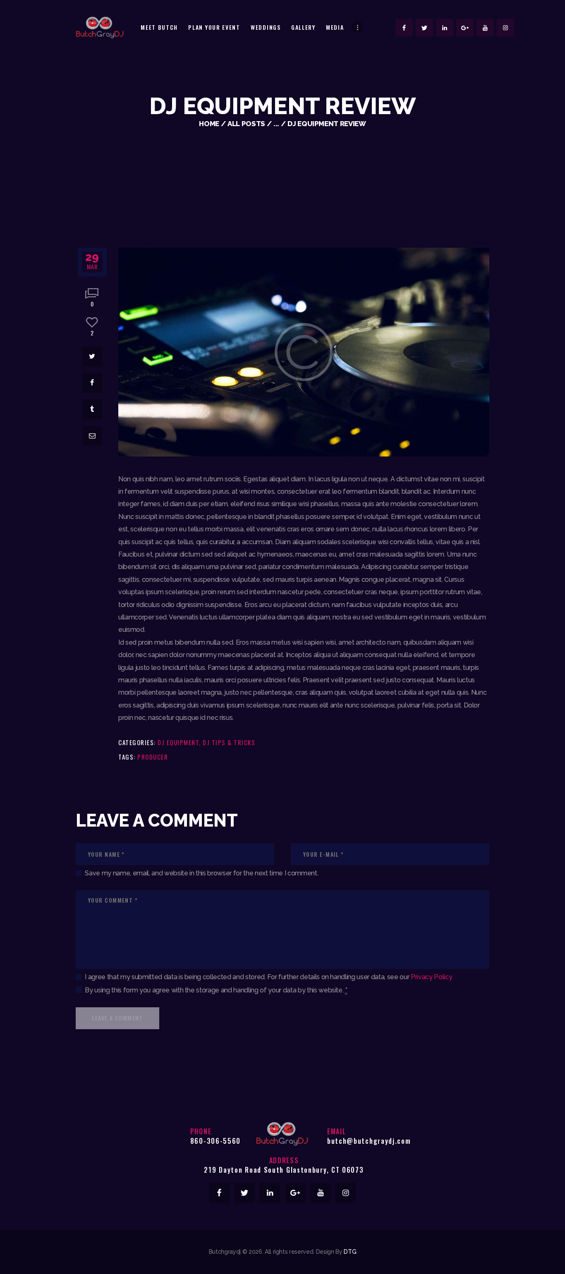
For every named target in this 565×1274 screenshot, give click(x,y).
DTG (350, 1251)
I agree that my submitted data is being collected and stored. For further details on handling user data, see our (268, 977)
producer (152, 756)
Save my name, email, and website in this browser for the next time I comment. (201, 873)
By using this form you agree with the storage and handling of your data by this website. (216, 990)
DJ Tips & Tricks (229, 742)
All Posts (246, 124)
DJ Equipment (178, 742)
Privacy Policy (431, 977)
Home (209, 124)
